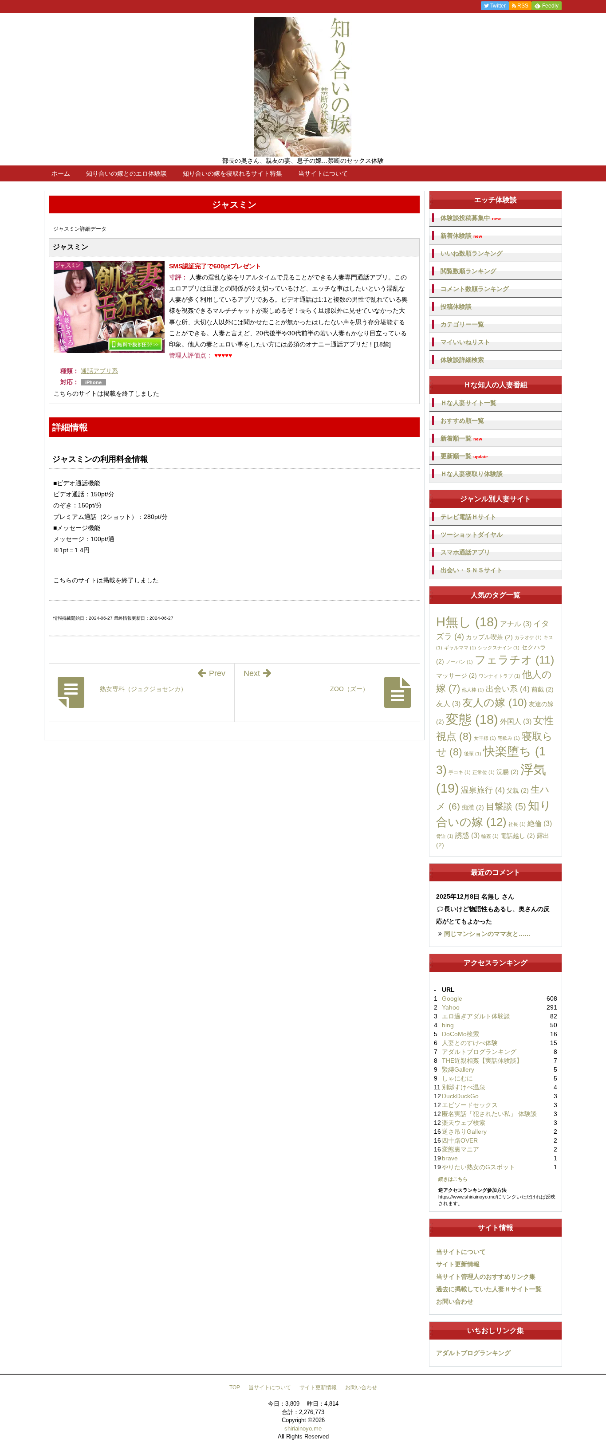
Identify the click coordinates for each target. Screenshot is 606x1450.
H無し (467, 622)
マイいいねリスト (465, 342)
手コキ (460, 772)
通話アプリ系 (99, 370)
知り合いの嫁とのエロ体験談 (126, 173)
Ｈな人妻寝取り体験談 (472, 474)
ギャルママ (460, 647)
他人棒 (473, 689)
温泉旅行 (483, 790)
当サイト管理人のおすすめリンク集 (485, 1276)
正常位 (483, 772)
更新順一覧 (464, 456)
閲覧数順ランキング (468, 271)
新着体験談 (461, 235)
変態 (472, 719)
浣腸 (507, 771)
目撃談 (506, 806)
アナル (515, 624)
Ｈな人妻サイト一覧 (468, 403)
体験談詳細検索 (462, 360)
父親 (518, 790)
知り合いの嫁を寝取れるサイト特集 (232, 173)
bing (448, 1025)
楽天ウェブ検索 (463, 1122)
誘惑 (467, 835)
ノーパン (459, 661)
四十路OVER (460, 1140)
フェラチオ (514, 659)
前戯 (542, 689)
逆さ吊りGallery (464, 1131)
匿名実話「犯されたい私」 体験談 (489, 1113)
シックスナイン (498, 647)
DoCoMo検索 (460, 1033)
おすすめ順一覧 (462, 420)
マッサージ (456, 675)
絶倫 (539, 823)
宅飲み (509, 738)
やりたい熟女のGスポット (478, 1167)
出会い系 (508, 688)
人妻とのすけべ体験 (470, 1042)
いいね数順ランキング (472, 253)
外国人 (515, 721)
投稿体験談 (456, 306)
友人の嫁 (494, 702)
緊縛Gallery (458, 1069)
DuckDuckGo (460, 1096)
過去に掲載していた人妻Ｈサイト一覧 (489, 1289)
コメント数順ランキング (475, 289)
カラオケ (528, 637)
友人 (448, 703)
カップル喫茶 (489, 637)
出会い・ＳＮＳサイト (472, 570)
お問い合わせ (454, 1301)
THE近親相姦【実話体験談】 (482, 1060)
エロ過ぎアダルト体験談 (476, 1016)
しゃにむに (457, 1078)
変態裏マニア (460, 1149)
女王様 (485, 738)
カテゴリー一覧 (462, 324)
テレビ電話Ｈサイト (468, 517)
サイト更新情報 (458, 1264)
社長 (517, 824)
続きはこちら (453, 1179)
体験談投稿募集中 (471, 218)
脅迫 (444, 836)
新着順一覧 (461, 438)
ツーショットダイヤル (472, 534)
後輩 (472, 753)
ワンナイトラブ (499, 676)
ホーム (60, 173)
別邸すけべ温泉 (463, 1087)
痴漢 (473, 807)
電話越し (517, 835)
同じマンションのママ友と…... (487, 933)
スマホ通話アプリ (465, 552)
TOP (234, 1387)
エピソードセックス (470, 1104)
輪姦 (490, 836)
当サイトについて (323, 173)
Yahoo (451, 1007)
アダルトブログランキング (479, 1051)
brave (450, 1158)
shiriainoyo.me (303, 1428)
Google (452, 998)
